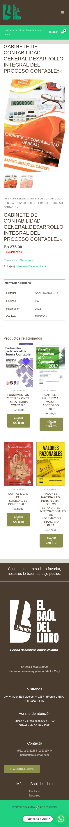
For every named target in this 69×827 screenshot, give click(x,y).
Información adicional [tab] (17, 282)
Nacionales (26, 260)
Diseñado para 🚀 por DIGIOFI (34, 807)
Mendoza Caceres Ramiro (32, 266)
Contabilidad (18, 198)
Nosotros (34, 795)
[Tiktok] (43, 817)
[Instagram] (34, 817)
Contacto (34, 791)
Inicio (6, 198)
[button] (59, 85)
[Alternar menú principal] (62, 12)
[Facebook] (26, 817)
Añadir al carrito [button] (18, 420)
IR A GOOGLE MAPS (22, 769)
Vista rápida (18, 383)
